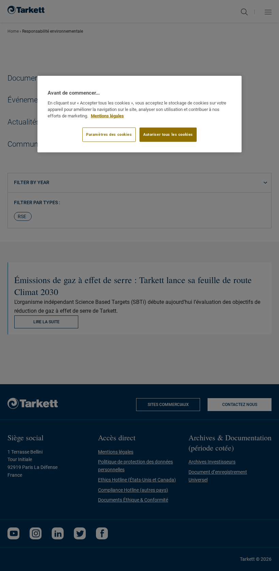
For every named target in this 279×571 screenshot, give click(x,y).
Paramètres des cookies (109, 134)
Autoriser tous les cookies (168, 134)
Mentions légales (107, 115)
